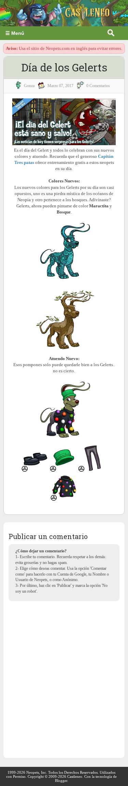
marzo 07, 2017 (60, 85)
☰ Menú (14, 33)
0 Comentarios (98, 85)
